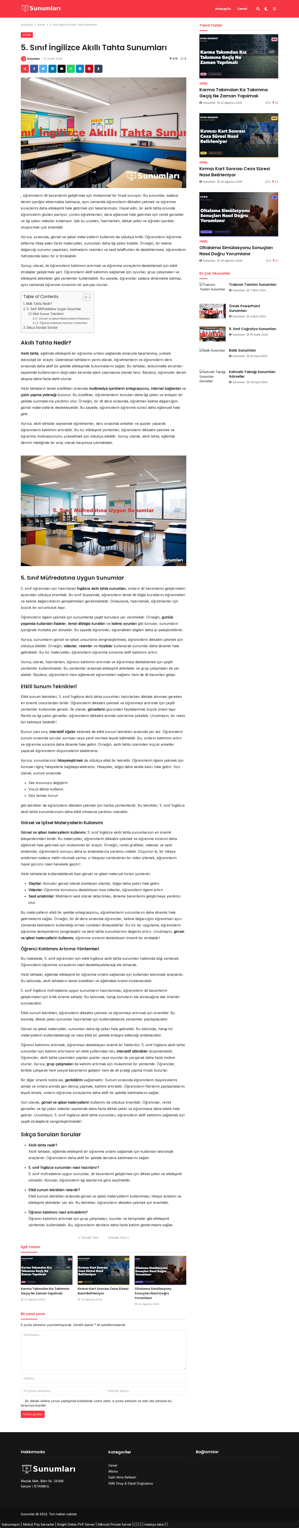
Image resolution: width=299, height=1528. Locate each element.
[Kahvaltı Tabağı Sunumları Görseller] (212, 377)
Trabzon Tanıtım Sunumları (252, 284)
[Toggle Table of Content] (85, 297)
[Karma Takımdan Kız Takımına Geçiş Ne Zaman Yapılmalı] (46, 1270)
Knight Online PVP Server (76, 1524)
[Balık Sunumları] (212, 355)
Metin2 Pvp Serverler (38, 1524)
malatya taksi (154, 1524)
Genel (242, 9)
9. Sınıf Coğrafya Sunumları (252, 329)
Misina (113, 1471)
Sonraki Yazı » (118, 1237)
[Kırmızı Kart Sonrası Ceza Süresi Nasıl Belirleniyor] (103, 1270)
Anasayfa (223, 9)
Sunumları (33, 58)
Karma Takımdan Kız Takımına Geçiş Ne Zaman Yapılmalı (45, 1291)
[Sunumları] (41, 8)
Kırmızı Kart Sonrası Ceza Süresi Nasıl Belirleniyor (103, 1291)
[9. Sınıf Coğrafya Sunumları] (212, 334)
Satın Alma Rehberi (122, 1477)
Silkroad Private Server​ (115, 1524)
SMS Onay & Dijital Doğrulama (130, 1483)
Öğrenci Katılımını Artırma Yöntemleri (63, 323)
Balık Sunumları (242, 350)
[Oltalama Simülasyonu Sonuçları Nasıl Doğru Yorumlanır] (160, 1270)
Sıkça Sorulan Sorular (42, 327)
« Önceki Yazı (88, 1237)
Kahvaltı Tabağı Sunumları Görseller (252, 374)
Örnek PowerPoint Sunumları (244, 308)
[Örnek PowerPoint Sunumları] (212, 311)
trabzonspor (11, 1524)
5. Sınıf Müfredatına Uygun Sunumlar (54, 309)
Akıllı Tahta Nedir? (39, 304)
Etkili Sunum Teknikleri (48, 314)
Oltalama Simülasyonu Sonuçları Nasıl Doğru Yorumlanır (153, 1293)
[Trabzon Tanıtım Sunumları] (212, 289)
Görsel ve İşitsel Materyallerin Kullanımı (64, 318)
